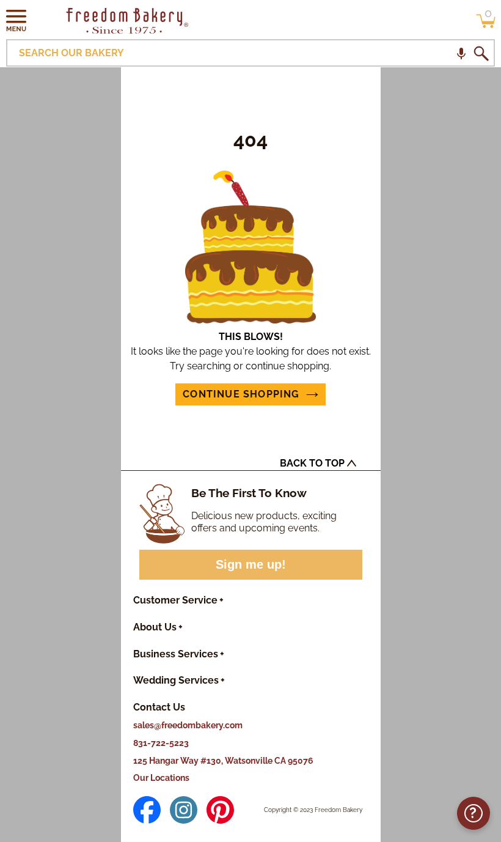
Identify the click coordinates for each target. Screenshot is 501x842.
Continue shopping (241, 394)
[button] (16, 20)
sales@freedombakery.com (188, 725)
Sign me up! (251, 564)
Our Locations (161, 778)
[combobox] (250, 53)
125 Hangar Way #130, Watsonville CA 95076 (223, 761)
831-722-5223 (161, 743)
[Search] (480, 53)
